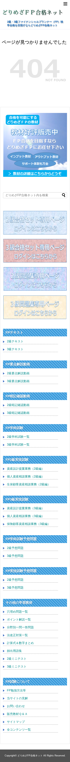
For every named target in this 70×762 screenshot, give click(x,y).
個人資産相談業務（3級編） (25, 516)
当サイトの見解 (17, 698)
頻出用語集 (14, 650)
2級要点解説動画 (18, 373)
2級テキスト (15, 341)
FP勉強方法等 (16, 690)
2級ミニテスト (17, 658)
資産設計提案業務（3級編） (25, 508)
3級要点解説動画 (18, 381)
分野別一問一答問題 (20, 627)
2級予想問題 (15, 548)
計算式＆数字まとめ (20, 643)
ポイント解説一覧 (19, 619)
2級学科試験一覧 (18, 436)
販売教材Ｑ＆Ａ (17, 714)
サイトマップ (16, 721)
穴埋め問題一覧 (17, 611)
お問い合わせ (16, 706)
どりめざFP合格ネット (30, 755)
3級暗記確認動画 (18, 412)
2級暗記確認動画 (18, 405)
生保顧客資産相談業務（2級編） (28, 484)
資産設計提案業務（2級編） (25, 468)
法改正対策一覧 (17, 635)
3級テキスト (15, 349)
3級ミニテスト (17, 666)
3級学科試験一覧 (18, 444)
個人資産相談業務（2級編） (25, 476)
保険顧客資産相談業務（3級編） (28, 523)
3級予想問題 (15, 555)
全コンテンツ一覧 (19, 729)
